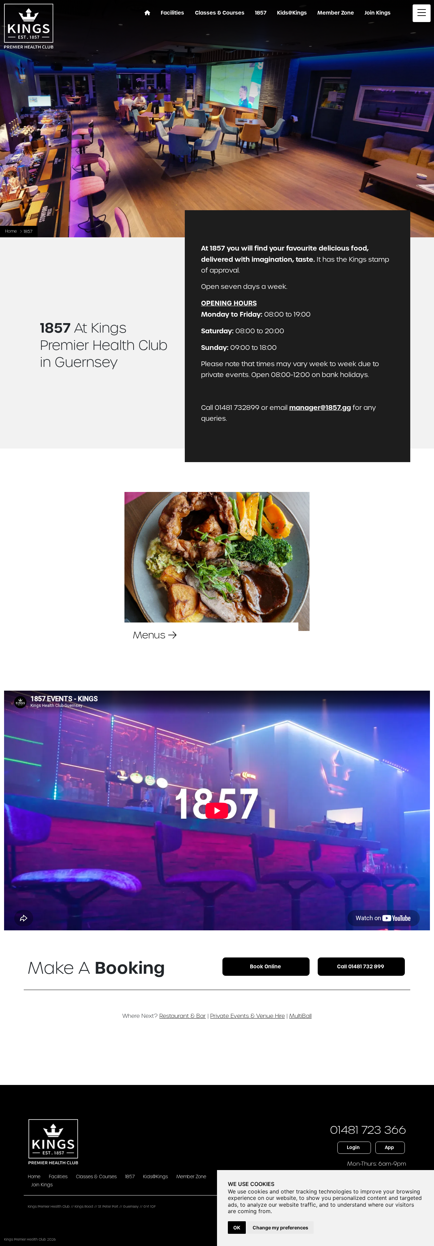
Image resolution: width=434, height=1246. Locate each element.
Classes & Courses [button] (219, 12)
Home (11, 231)
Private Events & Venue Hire (247, 1015)
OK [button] (236, 1227)
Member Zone (335, 12)
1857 (130, 1177)
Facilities (58, 1177)
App (389, 1147)
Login (353, 1147)
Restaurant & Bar (182, 1015)
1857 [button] (261, 12)
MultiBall (300, 1015)
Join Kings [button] (377, 12)
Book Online (265, 966)
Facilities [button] (172, 12)
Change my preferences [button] (280, 1227)
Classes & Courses (96, 1177)
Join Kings (42, 1185)
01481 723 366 (368, 1130)
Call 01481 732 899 (360, 966)
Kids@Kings (292, 12)
